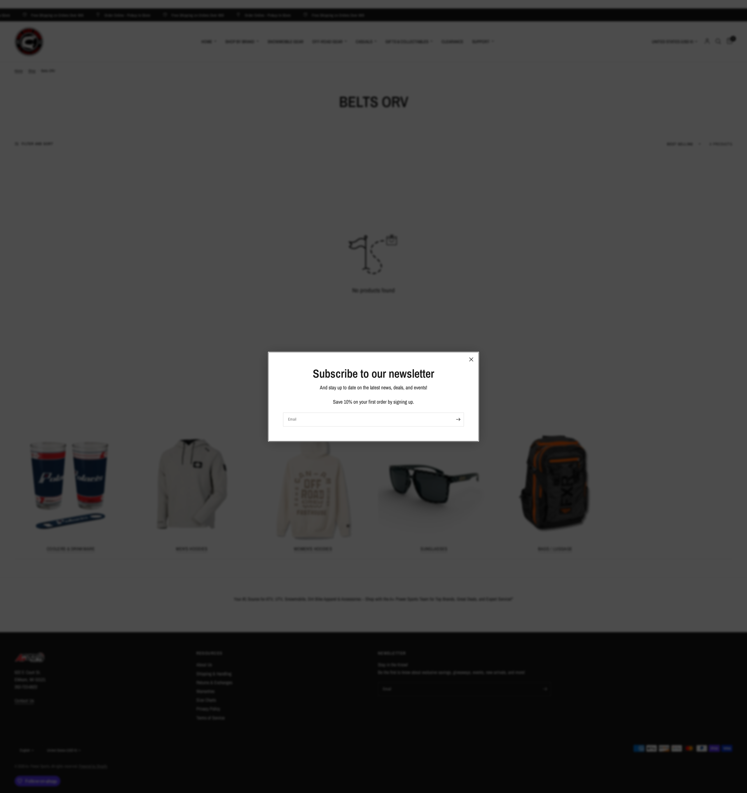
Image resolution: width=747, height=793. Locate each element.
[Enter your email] (458, 419)
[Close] (471, 359)
